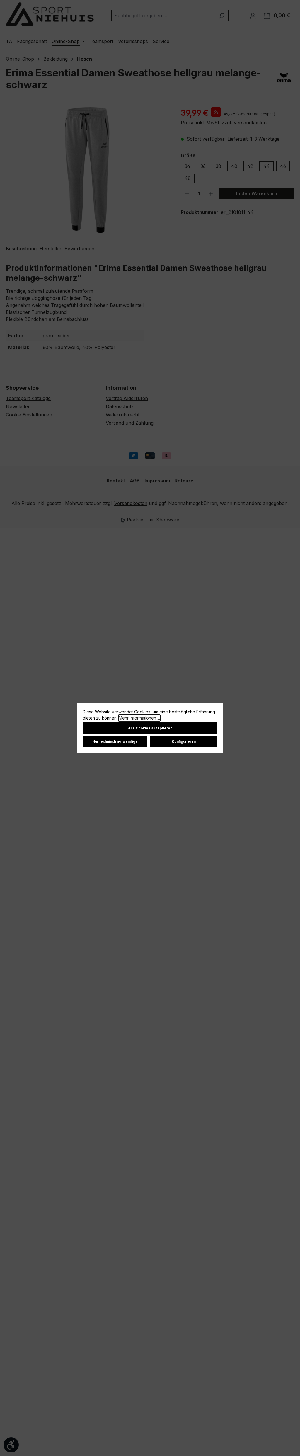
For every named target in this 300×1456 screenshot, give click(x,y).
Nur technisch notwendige (115, 741)
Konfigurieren (184, 741)
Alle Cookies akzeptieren (150, 728)
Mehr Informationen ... (139, 717)
